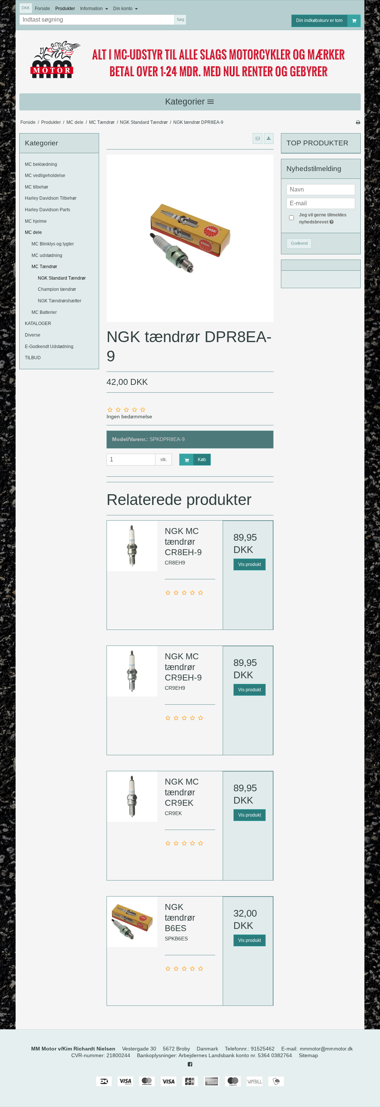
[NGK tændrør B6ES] (132, 922)
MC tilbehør (36, 187)
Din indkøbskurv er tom (319, 20)
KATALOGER (38, 323)
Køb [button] (202, 459)
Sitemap (308, 1055)
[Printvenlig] (358, 122)
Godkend (299, 243)
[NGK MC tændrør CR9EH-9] (132, 671)
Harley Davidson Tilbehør (50, 198)
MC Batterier (44, 312)
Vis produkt (249, 564)
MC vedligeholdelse (45, 175)
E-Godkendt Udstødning (49, 346)
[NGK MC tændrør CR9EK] (132, 796)
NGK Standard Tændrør (62, 278)
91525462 (263, 1049)
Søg (180, 19)
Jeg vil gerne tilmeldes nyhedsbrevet (326, 218)
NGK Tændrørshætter (59, 300)
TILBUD (33, 357)
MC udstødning (47, 255)
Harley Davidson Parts (47, 209)
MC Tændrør (44, 266)
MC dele (33, 232)
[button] (257, 138)
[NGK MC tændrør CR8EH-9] (132, 546)
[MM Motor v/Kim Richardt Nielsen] (190, 60)
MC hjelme (36, 221)
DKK (26, 8)
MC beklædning (41, 164)
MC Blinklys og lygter (53, 244)
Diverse (32, 335)
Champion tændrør (57, 289)
